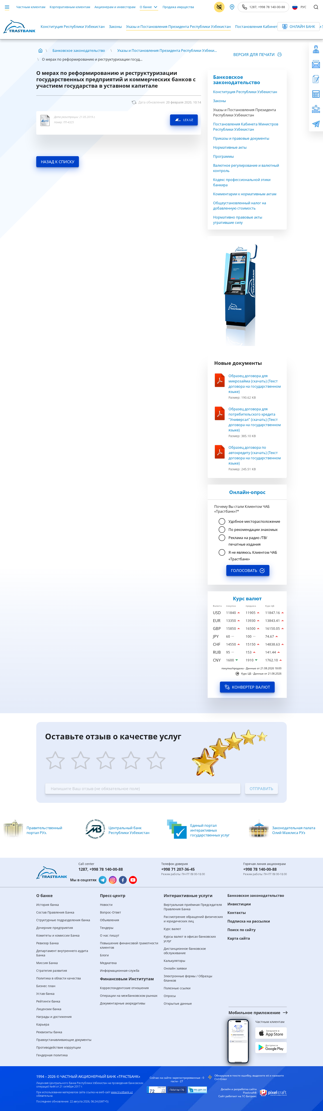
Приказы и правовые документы (241, 138)
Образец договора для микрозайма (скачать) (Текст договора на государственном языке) (255, 383)
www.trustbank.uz (122, 1092)
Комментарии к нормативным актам (244, 194)
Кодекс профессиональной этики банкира (241, 182)
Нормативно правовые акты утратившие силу (237, 220)
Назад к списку (57, 161)
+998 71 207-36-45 (178, 869)
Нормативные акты (230, 147)
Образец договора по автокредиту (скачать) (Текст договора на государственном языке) (255, 455)
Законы (115, 26)
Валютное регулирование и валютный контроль (246, 168)
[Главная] (40, 50)
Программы (223, 156)
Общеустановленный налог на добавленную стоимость (239, 206)
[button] (254, 1012)
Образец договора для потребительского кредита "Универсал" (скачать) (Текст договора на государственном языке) (255, 419)
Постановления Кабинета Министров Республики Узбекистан (245, 127)
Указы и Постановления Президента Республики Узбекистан (178, 26)
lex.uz (188, 120)
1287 (82, 869)
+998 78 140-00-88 (106, 869)
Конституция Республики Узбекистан (73, 26)
